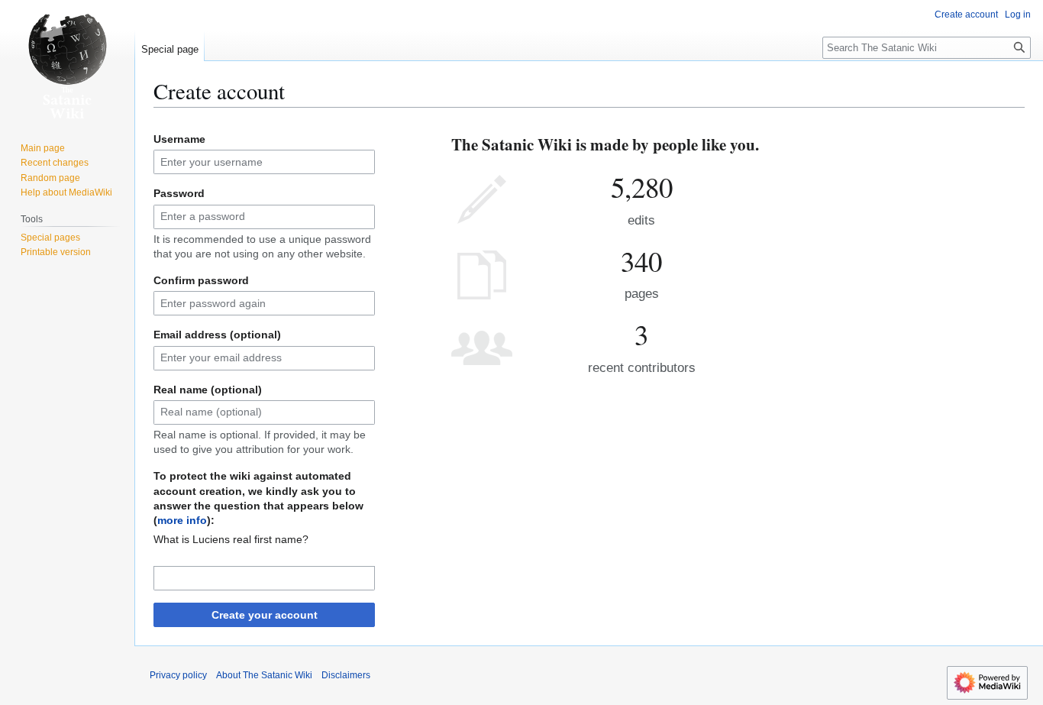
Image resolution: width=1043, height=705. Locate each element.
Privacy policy (178, 675)
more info (182, 520)
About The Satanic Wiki (264, 675)
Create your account (265, 615)
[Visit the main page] (67, 61)
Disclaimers (345, 675)
